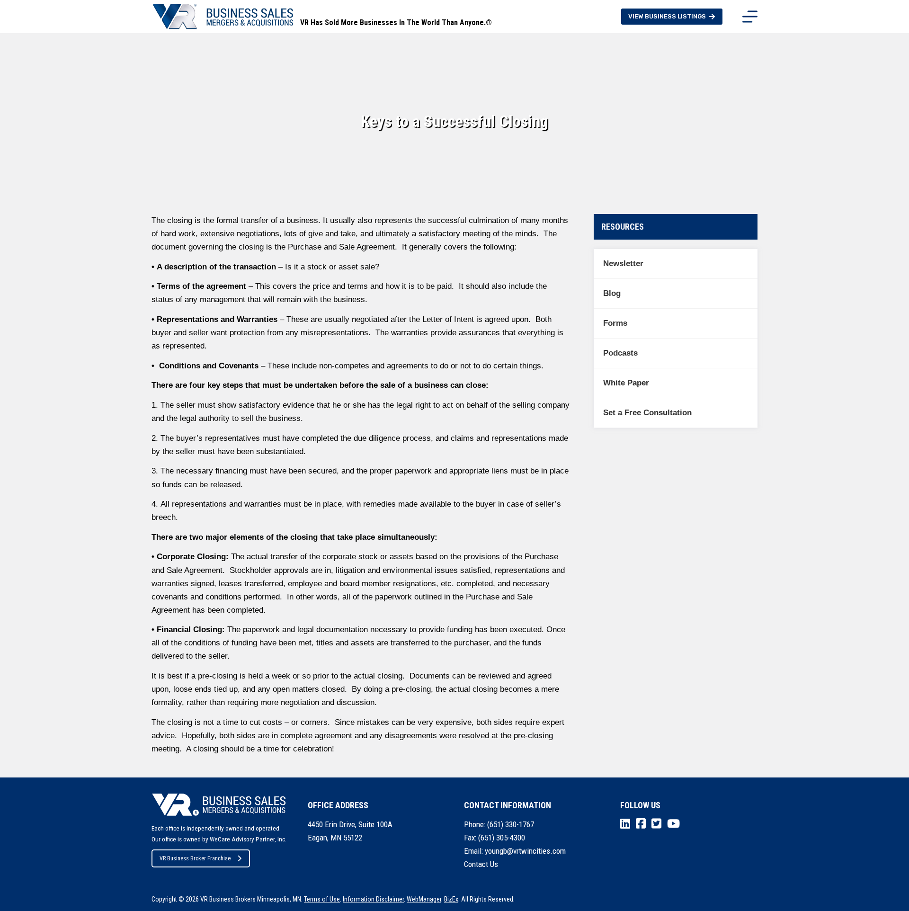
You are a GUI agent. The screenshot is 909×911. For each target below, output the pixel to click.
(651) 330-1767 (510, 824)
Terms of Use (322, 899)
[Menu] (750, 16)
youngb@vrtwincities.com (525, 851)
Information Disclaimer (373, 899)
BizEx (451, 899)
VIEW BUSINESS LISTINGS (667, 16)
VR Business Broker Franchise (195, 858)
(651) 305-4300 (501, 837)
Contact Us (481, 864)
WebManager (424, 899)
